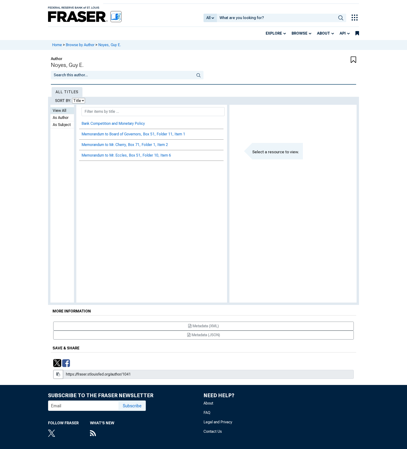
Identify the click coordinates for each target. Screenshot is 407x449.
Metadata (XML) (205, 326)
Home (57, 45)
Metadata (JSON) (205, 335)
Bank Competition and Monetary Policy (113, 123)
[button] (330, 60)
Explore (274, 33)
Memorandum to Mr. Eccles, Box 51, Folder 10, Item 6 (126, 155)
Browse (299, 33)
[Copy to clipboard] (58, 374)
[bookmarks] (357, 33)
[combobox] (276, 18)
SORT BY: (63, 100)
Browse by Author (80, 45)
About (323, 33)
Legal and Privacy (218, 422)
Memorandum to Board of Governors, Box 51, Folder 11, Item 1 (133, 134)
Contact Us (213, 431)
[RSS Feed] (102, 434)
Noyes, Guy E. (109, 45)
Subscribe (132, 405)
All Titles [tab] (67, 92)
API (343, 33)
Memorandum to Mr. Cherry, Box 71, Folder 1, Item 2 (124, 144)
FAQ (207, 412)
